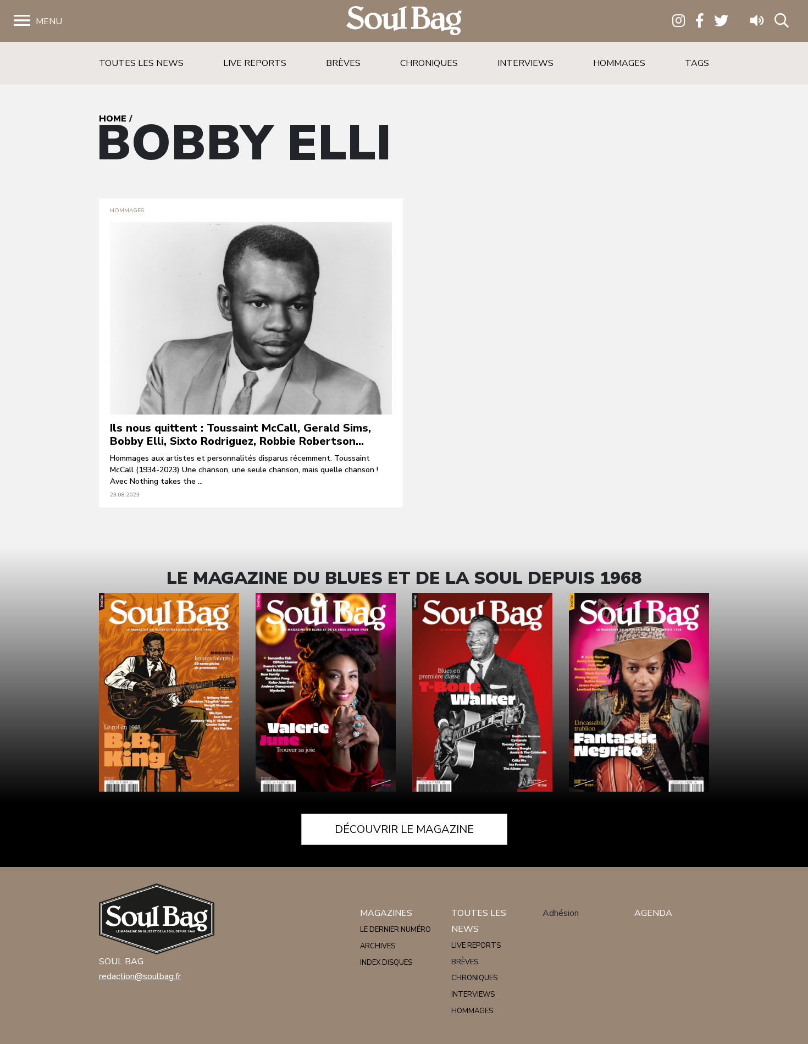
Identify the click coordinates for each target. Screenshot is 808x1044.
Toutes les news (141, 63)
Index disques (386, 963)
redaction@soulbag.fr (140, 976)
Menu (49, 21)
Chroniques (429, 63)
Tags (697, 63)
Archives (377, 946)
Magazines (386, 913)
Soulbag (404, 21)
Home (112, 119)
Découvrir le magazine (404, 829)
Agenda (653, 913)
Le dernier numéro (395, 930)
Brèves (343, 63)
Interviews (525, 63)
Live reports (254, 63)
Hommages (619, 63)
